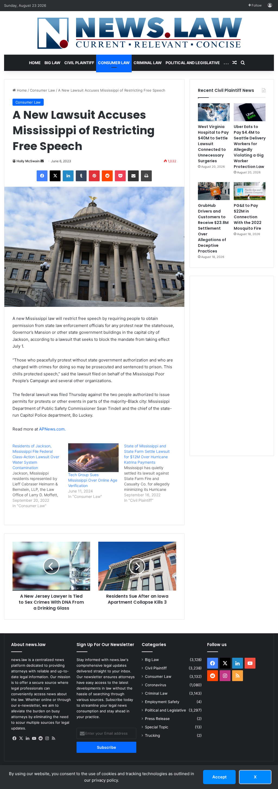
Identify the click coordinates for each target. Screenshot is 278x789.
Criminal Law (148, 62)
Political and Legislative (193, 62)
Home (35, 62)
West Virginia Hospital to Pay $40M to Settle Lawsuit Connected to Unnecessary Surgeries (213, 144)
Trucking (152, 735)
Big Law (53, 62)
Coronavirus (155, 685)
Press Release (157, 718)
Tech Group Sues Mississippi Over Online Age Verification (92, 480)
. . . (226, 62)
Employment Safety (162, 702)
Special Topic (156, 727)
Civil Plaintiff (79, 62)
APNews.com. (52, 429)
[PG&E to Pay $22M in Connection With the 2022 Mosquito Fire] (250, 191)
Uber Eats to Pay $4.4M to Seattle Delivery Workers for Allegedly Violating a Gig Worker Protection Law (250, 146)
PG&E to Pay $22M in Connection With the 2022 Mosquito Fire (247, 217)
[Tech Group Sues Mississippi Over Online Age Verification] (93, 457)
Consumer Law (114, 62)
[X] (21, 738)
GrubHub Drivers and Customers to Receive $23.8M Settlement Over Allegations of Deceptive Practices (213, 228)
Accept (219, 776)
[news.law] (139, 33)
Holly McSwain (28, 161)
